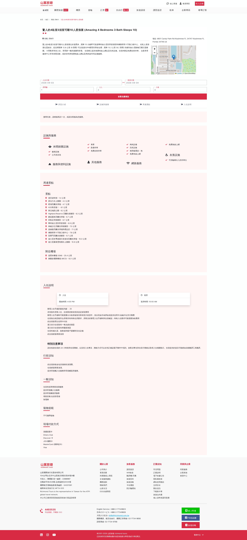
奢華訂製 (202, 10)
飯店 (47, 19)
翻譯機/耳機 (131, 476)
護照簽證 (157, 10)
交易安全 (157, 485)
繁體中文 (197, 535)
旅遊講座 (140, 10)
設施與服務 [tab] (104, 104)
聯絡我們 (103, 485)
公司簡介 (103, 469)
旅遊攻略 (130, 482)
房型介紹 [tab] (62, 104)
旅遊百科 (130, 479)
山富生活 (103, 488)
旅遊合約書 (157, 495)
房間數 (45, 87)
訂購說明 (157, 473)
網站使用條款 (158, 482)
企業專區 (186, 10)
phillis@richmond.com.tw (119, 515)
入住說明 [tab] (188, 104)
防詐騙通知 (131, 488)
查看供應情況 (123, 96)
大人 (101, 87)
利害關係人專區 (106, 476)
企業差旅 (183, 473)
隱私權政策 (157, 479)
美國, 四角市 (55, 19)
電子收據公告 (158, 476)
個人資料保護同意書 (161, 498)
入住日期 (46, 80)
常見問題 (157, 469)
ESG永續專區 (105, 491)
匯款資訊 (157, 488)
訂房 (104, 10)
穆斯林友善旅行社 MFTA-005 (52, 488)
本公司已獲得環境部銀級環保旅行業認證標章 (58, 498)
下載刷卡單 (157, 491)
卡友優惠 (130, 485)
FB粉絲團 (191, 518)
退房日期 (130, 80)
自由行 (122, 10)
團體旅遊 (61, 10)
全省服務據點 (105, 479)
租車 (172, 10)
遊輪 (90, 10)
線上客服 (192, 511)
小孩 (157, 87)
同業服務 (183, 469)
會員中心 (183, 476)
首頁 (41, 19)
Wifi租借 (130, 473)
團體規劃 (103, 482)
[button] (173, 57)
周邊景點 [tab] (146, 104)
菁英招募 (103, 473)
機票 (78, 10)
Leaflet (179, 73)
